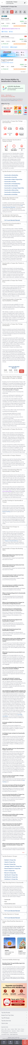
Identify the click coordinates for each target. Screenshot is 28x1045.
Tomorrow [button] (8, 8)
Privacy (22, 1029)
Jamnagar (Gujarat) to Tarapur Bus (13, 866)
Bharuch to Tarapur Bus (10, 872)
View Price (21, 371)
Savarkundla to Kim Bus (10, 181)
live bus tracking (6, 511)
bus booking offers (7, 491)
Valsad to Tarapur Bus (9, 862)
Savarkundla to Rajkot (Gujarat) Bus (13, 179)
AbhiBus (9, 1037)
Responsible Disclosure (6, 1030)
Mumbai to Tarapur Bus (10, 860)
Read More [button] (20, 100)
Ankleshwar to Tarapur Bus (11, 879)
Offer (5, 1029)
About (8, 1029)
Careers (22, 1030)
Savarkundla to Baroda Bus (11, 185)
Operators (14, 1030)
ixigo (13, 1037)
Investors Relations (13, 1032)
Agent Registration (14, 1034)
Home (2, 95)
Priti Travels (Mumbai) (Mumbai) (12, 220)
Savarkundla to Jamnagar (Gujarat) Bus (14, 188)
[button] (2, 2)
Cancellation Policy (5, 1034)
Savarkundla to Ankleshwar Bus (12, 192)
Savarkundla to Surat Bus (10, 177)
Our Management (5, 1032)
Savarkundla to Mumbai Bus (11, 175)
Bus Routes (8, 95)
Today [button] (3, 8)
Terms (19, 1029)
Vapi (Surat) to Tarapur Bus (11, 875)
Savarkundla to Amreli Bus (10, 194)
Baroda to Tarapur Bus (10, 864)
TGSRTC (20, 951)
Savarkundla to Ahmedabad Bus (12, 183)
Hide (23, 852)
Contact (12, 1029)
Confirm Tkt (16, 1037)
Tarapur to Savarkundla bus (11, 540)
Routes (18, 1030)
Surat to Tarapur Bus (9, 870)
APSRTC (7, 950)
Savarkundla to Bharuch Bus (11, 190)
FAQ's (16, 1029)
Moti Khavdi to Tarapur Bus (11, 877)
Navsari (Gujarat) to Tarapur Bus (12, 868)
